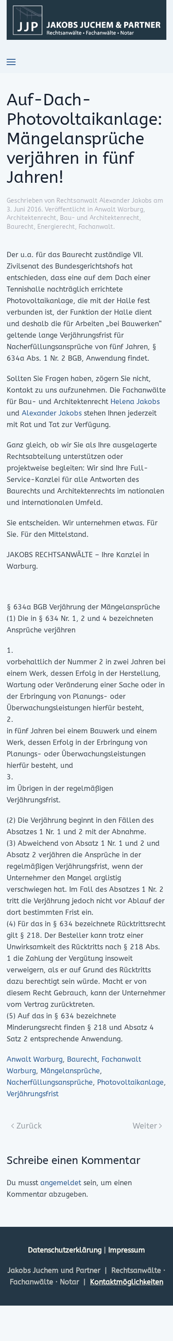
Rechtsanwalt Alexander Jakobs (104, 200)
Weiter (145, 1126)
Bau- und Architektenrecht (99, 218)
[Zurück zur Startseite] (86, 20)
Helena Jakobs (135, 401)
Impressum (126, 1250)
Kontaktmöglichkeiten (126, 1282)
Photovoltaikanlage (130, 1082)
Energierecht (56, 227)
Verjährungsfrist (33, 1094)
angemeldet (60, 1183)
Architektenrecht (31, 218)
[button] (11, 62)
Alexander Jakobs (52, 413)
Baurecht (20, 227)
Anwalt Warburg (118, 209)
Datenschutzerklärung (66, 1250)
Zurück (29, 1126)
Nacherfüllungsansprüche (50, 1082)
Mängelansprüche (70, 1071)
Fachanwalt (96, 227)
